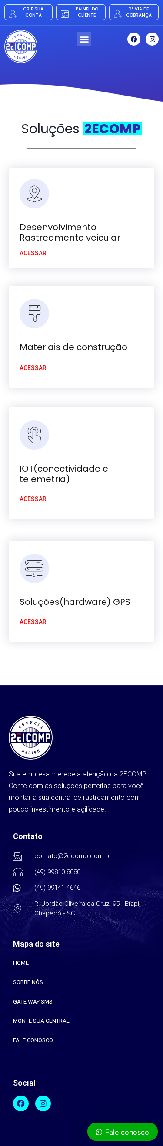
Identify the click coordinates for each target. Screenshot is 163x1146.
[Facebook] (133, 39)
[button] (84, 39)
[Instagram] (152, 39)
